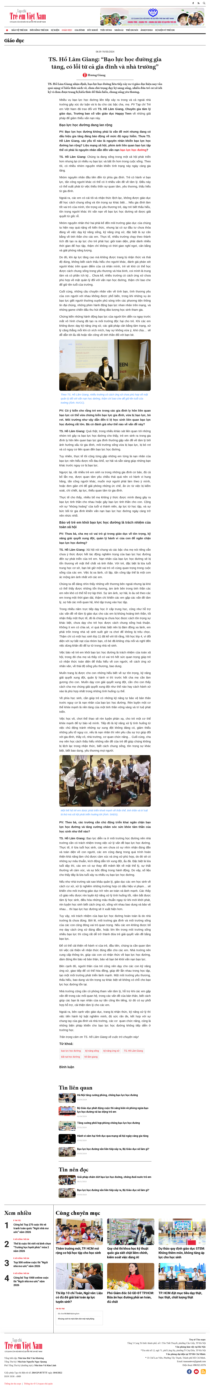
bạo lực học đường (133, 150)
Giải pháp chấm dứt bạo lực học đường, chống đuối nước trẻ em (114, 1176)
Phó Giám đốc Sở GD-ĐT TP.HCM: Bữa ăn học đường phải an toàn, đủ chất (130, 1297)
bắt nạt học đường (70, 1057)
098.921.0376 (199, 1365)
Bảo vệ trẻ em (19, 30)
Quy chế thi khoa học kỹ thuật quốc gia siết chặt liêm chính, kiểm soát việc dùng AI (127, 1253)
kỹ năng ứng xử (111, 1051)
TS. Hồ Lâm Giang (133, 1051)
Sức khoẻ (92, 30)
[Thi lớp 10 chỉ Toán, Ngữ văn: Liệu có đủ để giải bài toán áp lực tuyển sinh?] (79, 1276)
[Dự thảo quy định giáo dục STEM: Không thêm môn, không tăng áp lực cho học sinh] (182, 1232)
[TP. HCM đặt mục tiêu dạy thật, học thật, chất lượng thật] (182, 1276)
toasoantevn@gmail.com (194, 1361)
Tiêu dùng (106, 30)
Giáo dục (67, 30)
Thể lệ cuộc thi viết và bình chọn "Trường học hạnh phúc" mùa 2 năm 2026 (32, 1247)
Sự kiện (55, 30)
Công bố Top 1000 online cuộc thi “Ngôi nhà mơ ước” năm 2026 (31, 1281)
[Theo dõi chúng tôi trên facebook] (193, 3)
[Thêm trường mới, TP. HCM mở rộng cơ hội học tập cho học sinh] (79, 1232)
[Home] (7, 30)
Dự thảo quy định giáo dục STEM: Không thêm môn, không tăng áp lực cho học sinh (182, 1253)
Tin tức (18, 1220)
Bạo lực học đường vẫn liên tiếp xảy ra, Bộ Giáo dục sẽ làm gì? (113, 1148)
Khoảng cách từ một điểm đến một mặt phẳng (76, 1319)
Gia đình (80, 30)
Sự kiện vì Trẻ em (165, 30)
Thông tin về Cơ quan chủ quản (38, 1383)
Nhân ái (118, 30)
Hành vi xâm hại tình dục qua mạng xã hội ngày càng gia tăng (112, 1135)
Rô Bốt (67, 1314)
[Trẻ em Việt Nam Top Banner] (131, 16)
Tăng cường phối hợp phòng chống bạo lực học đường (108, 1122)
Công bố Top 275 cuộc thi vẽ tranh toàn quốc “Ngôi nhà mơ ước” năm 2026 (31, 1228)
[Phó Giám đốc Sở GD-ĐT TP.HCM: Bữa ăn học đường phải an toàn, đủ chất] (130, 1276)
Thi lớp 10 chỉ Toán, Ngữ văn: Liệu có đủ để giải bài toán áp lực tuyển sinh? (79, 1297)
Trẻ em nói (132, 30)
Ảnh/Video (147, 30)
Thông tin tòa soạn (12, 1383)
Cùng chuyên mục (78, 1213)
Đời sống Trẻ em (39, 30)
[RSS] (198, 3)
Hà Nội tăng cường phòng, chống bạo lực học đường (107, 1095)
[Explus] (105, 1075)
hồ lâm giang (91, 1057)
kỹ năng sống (92, 1051)
